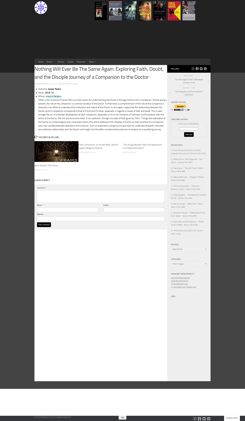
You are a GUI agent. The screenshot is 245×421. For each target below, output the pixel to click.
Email (106, 205)
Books (49, 62)
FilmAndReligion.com (179, 284)
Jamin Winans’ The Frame (46, 165)
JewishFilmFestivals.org (180, 278)
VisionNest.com (179, 287)
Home (40, 62)
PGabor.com (191, 287)
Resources (81, 62)
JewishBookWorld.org (179, 281)
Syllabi (70, 62)
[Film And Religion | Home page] (40, 7)
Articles (61, 62)
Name (40, 205)
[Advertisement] (122, 39)
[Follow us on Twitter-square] (201, 68)
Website (40, 214)
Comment (41, 188)
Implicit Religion (53, 96)
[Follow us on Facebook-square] (197, 68)
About (91, 62)
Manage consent (232, 418)
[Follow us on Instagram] (192, 68)
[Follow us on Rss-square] (205, 68)
